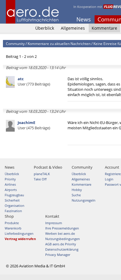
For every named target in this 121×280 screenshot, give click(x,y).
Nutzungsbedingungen (62, 239)
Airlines (10, 184)
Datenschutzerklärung (61, 249)
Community (15, 43)
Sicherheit (12, 200)
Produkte (12, 223)
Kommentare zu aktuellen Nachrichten (59, 43)
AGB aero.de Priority (60, 244)
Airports (11, 189)
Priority (10, 179)
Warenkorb (13, 228)
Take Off (40, 179)
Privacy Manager (57, 254)
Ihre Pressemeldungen (62, 228)
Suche (76, 195)
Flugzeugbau (14, 195)
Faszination (13, 211)
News (83, 19)
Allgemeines (73, 28)
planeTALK (42, 174)
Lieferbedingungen (19, 233)
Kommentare (104, 28)
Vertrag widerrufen (20, 239)
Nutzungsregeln (83, 200)
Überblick (44, 28)
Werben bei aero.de (60, 233)
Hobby (77, 189)
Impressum (53, 223)
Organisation (14, 205)
